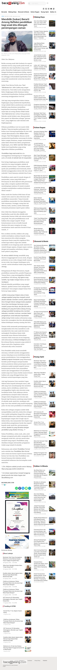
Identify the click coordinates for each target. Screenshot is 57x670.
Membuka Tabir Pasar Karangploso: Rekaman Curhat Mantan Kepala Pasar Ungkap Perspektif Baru (40, 116)
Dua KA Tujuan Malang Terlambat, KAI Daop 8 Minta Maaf (40, 258)
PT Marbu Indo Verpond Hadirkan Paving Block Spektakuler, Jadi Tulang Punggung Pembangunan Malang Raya (40, 335)
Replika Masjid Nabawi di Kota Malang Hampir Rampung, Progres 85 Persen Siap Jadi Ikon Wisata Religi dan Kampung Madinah (44, 521)
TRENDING (45, 660)
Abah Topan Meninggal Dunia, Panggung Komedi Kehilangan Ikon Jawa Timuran (40, 157)
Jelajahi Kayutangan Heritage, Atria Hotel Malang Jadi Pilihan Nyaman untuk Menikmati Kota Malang (41, 509)
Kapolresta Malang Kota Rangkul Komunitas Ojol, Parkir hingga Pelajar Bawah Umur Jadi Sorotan (41, 76)
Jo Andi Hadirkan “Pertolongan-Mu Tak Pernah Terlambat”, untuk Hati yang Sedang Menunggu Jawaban (41, 147)
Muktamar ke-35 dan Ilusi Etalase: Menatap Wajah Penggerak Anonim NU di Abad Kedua (13, 647)
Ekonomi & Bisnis (23, 12)
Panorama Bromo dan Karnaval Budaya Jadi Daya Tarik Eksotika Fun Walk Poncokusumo (40, 532)
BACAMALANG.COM (7, 483)
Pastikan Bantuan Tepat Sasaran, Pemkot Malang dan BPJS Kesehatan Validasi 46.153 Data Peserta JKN (40, 87)
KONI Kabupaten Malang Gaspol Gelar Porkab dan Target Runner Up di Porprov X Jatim (40, 168)
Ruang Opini (45, 12)
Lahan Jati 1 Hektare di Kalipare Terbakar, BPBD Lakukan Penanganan (40, 67)
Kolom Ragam (35, 12)
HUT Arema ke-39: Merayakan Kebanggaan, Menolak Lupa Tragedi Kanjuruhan (13, 630)
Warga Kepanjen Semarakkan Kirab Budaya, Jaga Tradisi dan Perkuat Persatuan (40, 231)
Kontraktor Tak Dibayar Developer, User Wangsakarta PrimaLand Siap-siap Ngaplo (40, 346)
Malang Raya (12, 12)
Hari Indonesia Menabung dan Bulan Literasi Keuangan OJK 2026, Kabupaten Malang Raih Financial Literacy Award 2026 (42, 249)
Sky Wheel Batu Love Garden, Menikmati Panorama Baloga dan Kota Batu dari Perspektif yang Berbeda (41, 473)
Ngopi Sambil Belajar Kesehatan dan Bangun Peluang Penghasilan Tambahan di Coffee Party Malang (41, 303)
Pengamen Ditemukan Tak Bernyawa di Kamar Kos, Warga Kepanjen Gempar (41, 106)
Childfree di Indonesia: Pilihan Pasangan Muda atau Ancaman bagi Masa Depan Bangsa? (13, 621)
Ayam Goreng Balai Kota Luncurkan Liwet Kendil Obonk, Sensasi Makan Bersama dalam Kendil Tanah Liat (40, 553)
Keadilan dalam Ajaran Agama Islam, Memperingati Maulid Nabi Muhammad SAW (13, 638)
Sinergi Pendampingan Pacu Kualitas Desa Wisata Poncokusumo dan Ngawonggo (41, 542)
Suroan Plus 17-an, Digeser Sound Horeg (12, 611)
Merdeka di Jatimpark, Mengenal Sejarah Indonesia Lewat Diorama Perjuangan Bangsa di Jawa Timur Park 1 (41, 485)
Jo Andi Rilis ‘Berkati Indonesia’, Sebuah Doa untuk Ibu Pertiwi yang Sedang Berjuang (40, 190)
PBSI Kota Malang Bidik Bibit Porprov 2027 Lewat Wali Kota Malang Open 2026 (40, 210)
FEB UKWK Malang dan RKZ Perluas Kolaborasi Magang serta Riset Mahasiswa (40, 324)
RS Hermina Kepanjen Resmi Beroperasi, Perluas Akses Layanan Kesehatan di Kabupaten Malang (41, 280)
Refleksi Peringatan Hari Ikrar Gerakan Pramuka (40, 453)
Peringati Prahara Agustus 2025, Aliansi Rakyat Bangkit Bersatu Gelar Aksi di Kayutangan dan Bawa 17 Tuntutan (41, 34)
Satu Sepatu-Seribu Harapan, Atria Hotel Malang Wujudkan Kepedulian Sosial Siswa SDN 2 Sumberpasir (40, 269)
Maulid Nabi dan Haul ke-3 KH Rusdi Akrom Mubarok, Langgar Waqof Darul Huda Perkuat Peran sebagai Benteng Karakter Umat (42, 179)
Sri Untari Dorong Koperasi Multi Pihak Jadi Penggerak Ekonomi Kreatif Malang (41, 314)
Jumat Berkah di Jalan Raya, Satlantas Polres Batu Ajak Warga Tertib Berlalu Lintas (40, 57)
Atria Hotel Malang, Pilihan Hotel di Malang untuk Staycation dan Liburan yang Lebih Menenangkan (40, 497)
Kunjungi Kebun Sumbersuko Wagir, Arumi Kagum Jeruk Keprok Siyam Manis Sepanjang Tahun (41, 565)
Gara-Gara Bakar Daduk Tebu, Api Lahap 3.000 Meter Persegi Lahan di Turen (40, 23)
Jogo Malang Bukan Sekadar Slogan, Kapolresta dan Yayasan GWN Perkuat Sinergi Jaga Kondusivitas (41, 46)
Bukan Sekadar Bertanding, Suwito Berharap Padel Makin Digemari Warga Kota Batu (41, 200)
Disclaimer (30, 660)
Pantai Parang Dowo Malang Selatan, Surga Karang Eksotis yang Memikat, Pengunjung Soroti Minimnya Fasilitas (41, 577)
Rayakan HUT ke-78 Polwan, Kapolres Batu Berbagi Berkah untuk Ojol (41, 97)
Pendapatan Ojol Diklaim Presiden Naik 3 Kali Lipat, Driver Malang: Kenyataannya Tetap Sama (41, 291)
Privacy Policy (37, 660)
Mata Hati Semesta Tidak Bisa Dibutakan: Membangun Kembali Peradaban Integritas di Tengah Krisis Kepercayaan (41, 444)
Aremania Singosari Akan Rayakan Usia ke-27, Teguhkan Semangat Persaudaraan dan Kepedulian (40, 135)
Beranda (4, 12)
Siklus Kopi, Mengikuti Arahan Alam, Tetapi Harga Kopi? (40, 374)
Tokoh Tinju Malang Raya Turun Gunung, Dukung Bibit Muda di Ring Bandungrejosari (40, 220)
